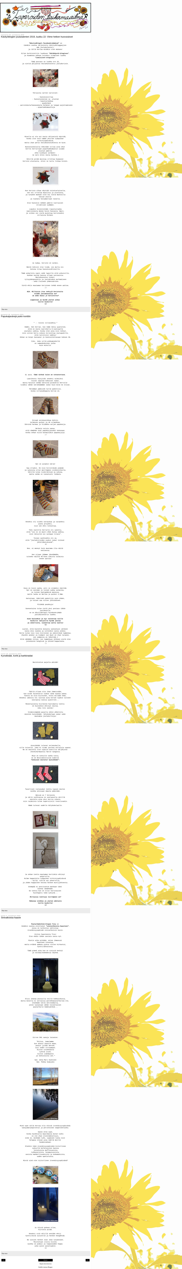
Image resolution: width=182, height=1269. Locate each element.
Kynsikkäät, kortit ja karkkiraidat (17, 655)
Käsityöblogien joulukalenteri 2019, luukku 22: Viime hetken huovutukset (37, 36)
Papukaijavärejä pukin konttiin (16, 316)
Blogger (50, 1267)
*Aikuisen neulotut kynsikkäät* (45, 760)
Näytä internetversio (46, 1264)
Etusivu (45, 1260)
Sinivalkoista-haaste (11, 917)
